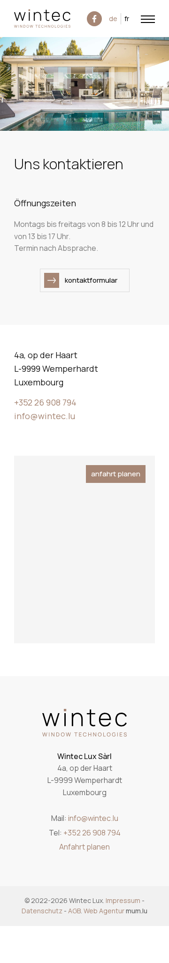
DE (113, 18)
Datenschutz (42, 910)
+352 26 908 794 (45, 402)
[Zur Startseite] (42, 18)
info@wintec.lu (44, 415)
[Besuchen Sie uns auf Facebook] (94, 18)
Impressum (123, 900)
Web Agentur (104, 910)
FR (126, 18)
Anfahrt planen (115, 474)
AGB (74, 910)
